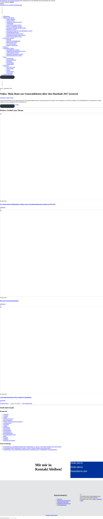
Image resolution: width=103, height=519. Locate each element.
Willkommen (6, 16)
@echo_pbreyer (76, 463)
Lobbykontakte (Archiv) (12, 52)
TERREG (5, 439)
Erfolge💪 (6, 47)
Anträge (5, 417)
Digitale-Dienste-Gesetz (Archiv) (14, 33)
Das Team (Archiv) (11, 44)
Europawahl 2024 (7, 74)
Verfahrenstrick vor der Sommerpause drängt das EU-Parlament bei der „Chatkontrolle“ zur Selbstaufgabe (30, 449)
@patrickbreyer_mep (78, 471)
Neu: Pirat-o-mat (10, 67)
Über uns (59, 499)
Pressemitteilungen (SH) (9, 434)
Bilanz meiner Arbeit (11, 42)
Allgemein (2, 97)
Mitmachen (6, 65)
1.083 (23, 403)
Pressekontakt (9, 58)
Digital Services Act (8, 418)
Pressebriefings (10, 62)
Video (17, 104)
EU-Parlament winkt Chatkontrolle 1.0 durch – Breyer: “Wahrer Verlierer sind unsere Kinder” (27, 448)
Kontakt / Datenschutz (12, 45)
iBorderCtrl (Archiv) (11, 29)
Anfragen (5, 416)
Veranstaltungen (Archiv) (12, 49)
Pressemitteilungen (11, 60)
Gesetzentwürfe (7, 423)
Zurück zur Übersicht (7, 77)
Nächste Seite (28, 403)
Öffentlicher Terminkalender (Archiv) (16, 51)
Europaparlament (7, 420)
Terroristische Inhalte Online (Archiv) (16, 35)
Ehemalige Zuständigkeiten (13, 41)
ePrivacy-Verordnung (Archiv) (14, 26)
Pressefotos (9, 61)
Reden (11, 97)
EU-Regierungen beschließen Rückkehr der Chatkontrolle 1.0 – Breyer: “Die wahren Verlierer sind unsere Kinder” (32, 446)
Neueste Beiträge (10, 19)
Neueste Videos (10, 20)
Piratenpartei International (63, 503)
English (2, 3)
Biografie (8, 39)
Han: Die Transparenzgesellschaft (9, 300)
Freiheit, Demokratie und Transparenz (12, 421)
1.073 (12, 403)
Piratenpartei (9, 73)
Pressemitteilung (7, 431)
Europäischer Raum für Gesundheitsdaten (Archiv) (19, 31)
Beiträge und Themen (8, 17)
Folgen (8, 70)
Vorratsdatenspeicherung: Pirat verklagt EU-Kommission (15, 397)
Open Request (10, 71)
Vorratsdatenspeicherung (12, 32)
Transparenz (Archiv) (8, 48)
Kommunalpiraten (61, 505)
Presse (4, 57)
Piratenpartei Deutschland (63, 500)
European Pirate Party (62, 502)
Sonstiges (5, 437)
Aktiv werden (9, 68)
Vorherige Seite (4, 403)
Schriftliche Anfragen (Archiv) (14, 22)
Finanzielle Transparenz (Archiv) (14, 54)
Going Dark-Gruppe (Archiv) (13, 25)
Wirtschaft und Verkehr (9, 440)
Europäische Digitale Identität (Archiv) (16, 28)
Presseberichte (10, 64)
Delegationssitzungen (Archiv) (14, 55)
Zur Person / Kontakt (8, 38)
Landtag (8, 97)
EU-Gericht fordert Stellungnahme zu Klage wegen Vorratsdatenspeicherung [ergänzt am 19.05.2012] (27, 204)
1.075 (18, 403)
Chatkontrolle (9, 23)
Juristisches (6, 424)
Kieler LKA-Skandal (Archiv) (14, 36)
